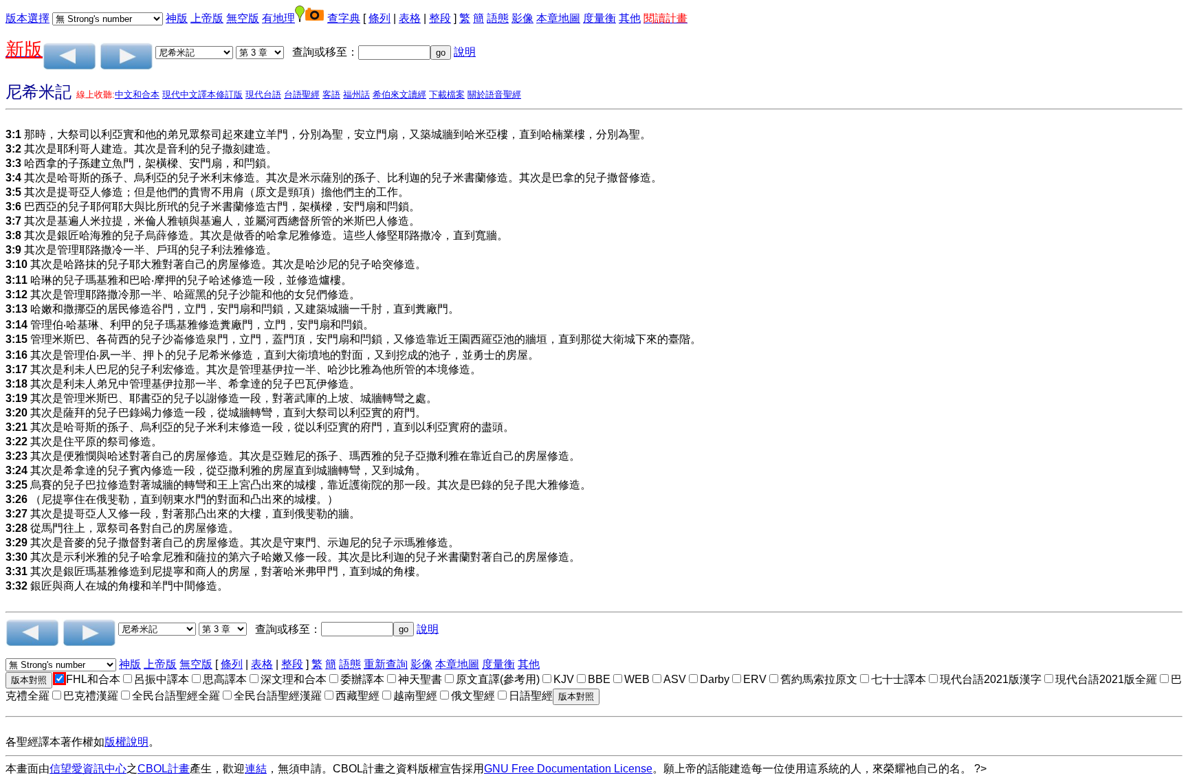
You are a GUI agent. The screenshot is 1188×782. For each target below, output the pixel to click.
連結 (256, 768)
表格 (410, 18)
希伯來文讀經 (399, 94)
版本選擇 (28, 18)
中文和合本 (137, 94)
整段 (440, 18)
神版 (177, 18)
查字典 (343, 18)
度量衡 (599, 18)
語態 (498, 18)
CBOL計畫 (164, 768)
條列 (379, 18)
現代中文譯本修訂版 (202, 94)
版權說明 (126, 742)
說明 (465, 52)
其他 (630, 18)
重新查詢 (386, 664)
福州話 (356, 94)
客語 (331, 94)
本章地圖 (558, 18)
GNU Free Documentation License (568, 768)
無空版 (242, 18)
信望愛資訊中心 (88, 768)
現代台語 (263, 94)
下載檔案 (447, 94)
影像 (523, 18)
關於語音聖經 (494, 94)
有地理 (278, 18)
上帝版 (206, 18)
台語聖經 (302, 94)
